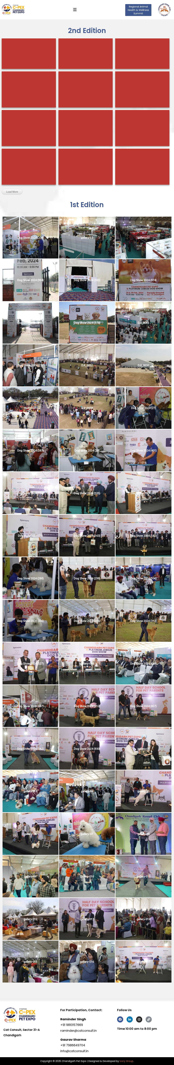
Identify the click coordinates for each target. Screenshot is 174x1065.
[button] (75, 10)
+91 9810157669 (71, 1025)
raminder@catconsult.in (78, 1030)
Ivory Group (126, 1061)
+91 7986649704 (72, 1045)
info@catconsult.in (74, 1051)
